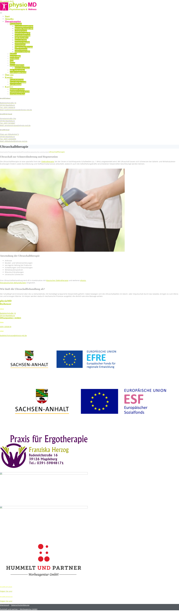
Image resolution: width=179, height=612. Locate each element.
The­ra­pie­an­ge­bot (13, 21)
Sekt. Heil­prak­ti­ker (17, 70)
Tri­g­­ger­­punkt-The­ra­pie (24, 47)
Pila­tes (12, 63)
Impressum (4, 605)
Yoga (12, 61)
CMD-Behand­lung (21, 38)
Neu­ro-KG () (21, 40)
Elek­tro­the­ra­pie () (22, 33)
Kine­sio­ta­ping (20, 45)
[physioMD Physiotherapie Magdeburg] (18, 10)
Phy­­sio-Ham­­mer (21, 49)
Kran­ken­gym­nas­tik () (24, 26)
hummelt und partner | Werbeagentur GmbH (18, 609)
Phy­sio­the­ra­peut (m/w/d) (20, 92)
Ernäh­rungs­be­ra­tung (18, 72)
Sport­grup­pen (15, 56)
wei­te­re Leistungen (22, 52)
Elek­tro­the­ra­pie (47, 161)
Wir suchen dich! (7, 1)
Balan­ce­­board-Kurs (22, 68)
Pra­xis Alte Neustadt (18, 82)
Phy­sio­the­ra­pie (16, 24)
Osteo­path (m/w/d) (17, 89)
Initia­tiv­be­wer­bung (17, 94)
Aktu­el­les (9, 19)
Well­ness (13, 54)
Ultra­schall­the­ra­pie (22, 35)
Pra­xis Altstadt (15, 84)
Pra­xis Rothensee (17, 80)
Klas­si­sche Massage (22, 42)
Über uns (9, 75)
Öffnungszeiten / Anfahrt (10, 318)
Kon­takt (9, 77)
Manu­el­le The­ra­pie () (24, 28)
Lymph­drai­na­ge (21, 31)
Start (7, 16)
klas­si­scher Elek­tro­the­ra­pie (57, 280)
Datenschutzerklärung (20, 605)
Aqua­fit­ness (14, 59)
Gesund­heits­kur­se (17, 65)
